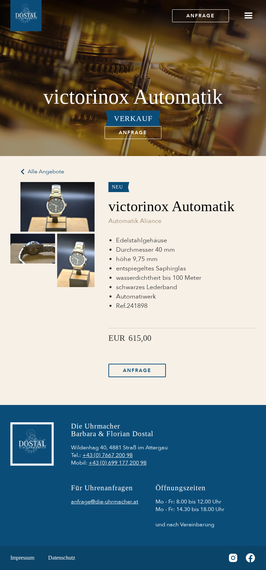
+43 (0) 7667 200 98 (107, 455)
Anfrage (200, 15)
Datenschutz (61, 558)
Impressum (22, 558)
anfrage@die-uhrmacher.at (104, 502)
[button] (248, 15)
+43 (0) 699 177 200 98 (118, 463)
